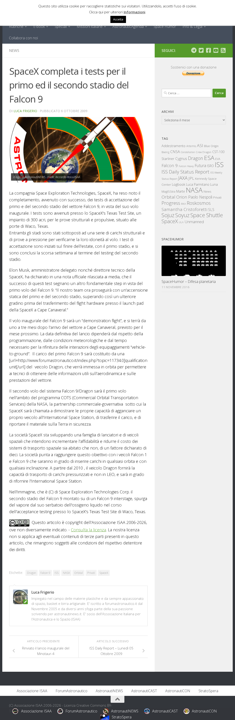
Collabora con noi (23, 37)
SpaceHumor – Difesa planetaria (189, 281)
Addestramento (173, 146)
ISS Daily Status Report (185, 171)
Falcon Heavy (186, 166)
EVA (217, 159)
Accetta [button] (118, 19)
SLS (211, 209)
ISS (57, 573)
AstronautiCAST (144, 690)
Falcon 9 (45, 573)
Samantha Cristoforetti (184, 209)
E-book (39, 26)
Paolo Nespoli (200, 197)
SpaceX (103, 573)
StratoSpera (208, 690)
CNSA (175, 151)
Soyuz (182, 215)
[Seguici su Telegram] (193, 50)
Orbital (78, 573)
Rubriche (16, 26)
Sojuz (168, 215)
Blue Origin (211, 146)
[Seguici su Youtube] (215, 50)
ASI (200, 145)
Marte (180, 191)
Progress (171, 203)
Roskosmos (199, 203)
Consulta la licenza (88, 529)
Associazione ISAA (32, 690)
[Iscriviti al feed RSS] (223, 50)
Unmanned (194, 221)
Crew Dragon (203, 152)
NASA (66, 573)
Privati (91, 573)
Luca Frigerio (25, 111)
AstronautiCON (177, 690)
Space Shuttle (206, 215)
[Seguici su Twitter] (201, 50)
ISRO (210, 166)
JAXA (182, 178)
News (14, 50)
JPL (191, 178)
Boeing (165, 152)
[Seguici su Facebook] (208, 50)
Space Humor (165, 26)
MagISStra (168, 191)
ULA (181, 222)
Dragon (31, 573)
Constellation (188, 152)
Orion (181, 197)
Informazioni (134, 12)
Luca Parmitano (197, 184)
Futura (200, 165)
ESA (209, 158)
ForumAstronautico (71, 690)
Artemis (191, 146)
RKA (183, 203)
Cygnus (181, 158)
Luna (214, 184)
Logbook (178, 184)
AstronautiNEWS (109, 690)
